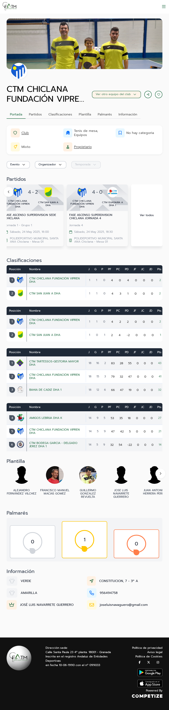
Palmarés (105, 114)
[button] (158, 94)
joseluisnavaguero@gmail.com (124, 605)
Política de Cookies (148, 656)
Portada (16, 114)
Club (25, 132)
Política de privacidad (147, 648)
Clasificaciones (60, 114)
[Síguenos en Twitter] (148, 662)
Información (128, 114)
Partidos (35, 114)
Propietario (83, 146)
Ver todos (147, 215)
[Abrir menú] (164, 7)
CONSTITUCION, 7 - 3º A (118, 581)
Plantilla (85, 114)
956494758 (109, 593)
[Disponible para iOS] (149, 686)
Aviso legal (154, 652)
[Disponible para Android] (149, 675)
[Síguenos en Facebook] (140, 662)
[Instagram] (158, 662)
